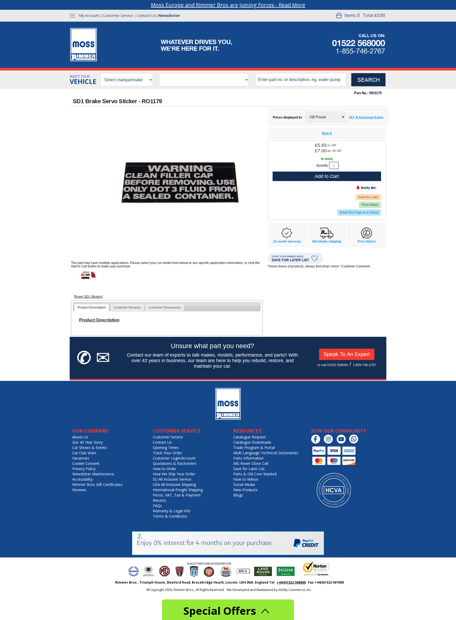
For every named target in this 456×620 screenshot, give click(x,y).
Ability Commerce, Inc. (295, 590)
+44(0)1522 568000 (291, 582)
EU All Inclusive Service (172, 479)
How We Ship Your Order (174, 473)
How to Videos (245, 479)
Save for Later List (249, 468)
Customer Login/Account (174, 458)
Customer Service (118, 15)
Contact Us (146, 15)
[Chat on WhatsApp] (355, 442)
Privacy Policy (84, 468)
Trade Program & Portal (254, 447)
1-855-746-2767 (364, 365)
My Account (89, 15)
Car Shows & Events (89, 447)
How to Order (164, 468)
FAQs (157, 505)
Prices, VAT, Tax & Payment (177, 495)
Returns (159, 500)
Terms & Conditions (170, 516)
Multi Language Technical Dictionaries (265, 452)
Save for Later (368, 197)
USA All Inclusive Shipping (174, 484)
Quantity (322, 165)
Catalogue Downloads (252, 442)
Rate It (327, 133)
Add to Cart (327, 176)
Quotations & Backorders (175, 463)
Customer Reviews (127, 307)
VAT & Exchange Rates (366, 117)
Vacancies (80, 458)
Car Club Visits (84, 452)
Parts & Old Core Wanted (255, 473)
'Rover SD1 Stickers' (88, 297)
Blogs (238, 495)
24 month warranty (287, 241)
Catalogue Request (249, 436)
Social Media (244, 484)
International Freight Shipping (178, 489)
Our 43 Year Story (87, 442)
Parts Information (248, 458)
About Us (80, 436)
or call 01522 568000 (332, 365)
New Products (245, 489)
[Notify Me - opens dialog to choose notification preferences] (355, 189)
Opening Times (166, 447)
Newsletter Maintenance (93, 473)
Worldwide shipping (326, 241)
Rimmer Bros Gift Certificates (97, 484)
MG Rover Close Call (250, 463)
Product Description (92, 307)
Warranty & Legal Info (172, 510)
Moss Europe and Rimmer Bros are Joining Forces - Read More (228, 4)
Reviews (79, 489)
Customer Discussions (165, 307)
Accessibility (82, 479)
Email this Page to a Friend (359, 212)
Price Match (370, 205)
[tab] (91, 307)
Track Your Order (167, 452)
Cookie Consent (85, 463)
